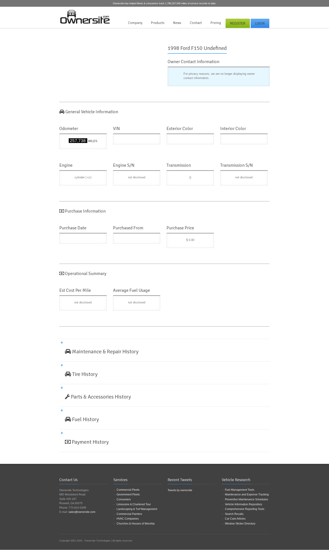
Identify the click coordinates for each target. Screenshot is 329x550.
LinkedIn (267, 12)
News (177, 23)
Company (135, 23)
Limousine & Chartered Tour (134, 504)
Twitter (259, 12)
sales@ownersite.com (81, 512)
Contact (196, 23)
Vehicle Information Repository (243, 504)
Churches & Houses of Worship (136, 523)
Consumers (124, 499)
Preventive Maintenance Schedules (246, 499)
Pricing (215, 23)
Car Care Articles (235, 518)
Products (157, 23)
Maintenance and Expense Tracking (247, 494)
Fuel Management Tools (239, 489)
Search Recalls (234, 514)
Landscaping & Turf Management (137, 509)
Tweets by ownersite (180, 490)
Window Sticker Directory (240, 523)
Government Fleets (128, 494)
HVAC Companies (128, 518)
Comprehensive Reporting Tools (244, 509)
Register (237, 23)
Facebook (252, 12)
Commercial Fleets (128, 489)
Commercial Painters (129, 514)
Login (260, 23)
